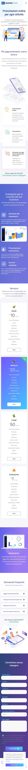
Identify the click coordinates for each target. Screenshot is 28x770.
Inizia (14, 350)
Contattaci (14, 622)
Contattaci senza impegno (14, 175)
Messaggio (5, 719)
